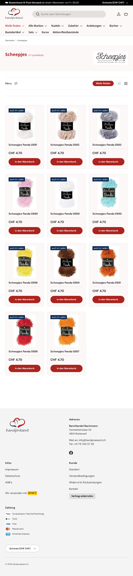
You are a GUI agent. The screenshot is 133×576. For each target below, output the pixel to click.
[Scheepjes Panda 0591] (108, 262)
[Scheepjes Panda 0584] (66, 262)
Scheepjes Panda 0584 (64, 282)
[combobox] (69, 14)
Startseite (9, 40)
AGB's (8, 482)
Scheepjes (22, 40)
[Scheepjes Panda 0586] (25, 262)
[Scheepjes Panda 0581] (25, 124)
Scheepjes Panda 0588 (23, 351)
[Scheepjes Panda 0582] (66, 124)
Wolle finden (103, 83)
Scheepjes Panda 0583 (106, 144)
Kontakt (73, 489)
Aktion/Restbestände (66, 32)
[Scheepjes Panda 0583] (108, 124)
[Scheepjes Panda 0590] (108, 193)
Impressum (11, 469)
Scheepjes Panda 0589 (23, 213)
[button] (125, 14)
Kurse (45, 32)
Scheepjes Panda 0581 (23, 144)
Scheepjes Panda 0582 (64, 144)
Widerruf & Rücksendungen (85, 482)
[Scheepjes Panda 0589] (25, 193)
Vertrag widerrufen (82, 496)
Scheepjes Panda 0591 (106, 282)
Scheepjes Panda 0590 (107, 213)
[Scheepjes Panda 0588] (25, 331)
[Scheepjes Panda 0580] (66, 193)
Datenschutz (12, 476)
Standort (74, 469)
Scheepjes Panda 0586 (23, 282)
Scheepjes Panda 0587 (64, 351)
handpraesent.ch (20, 564)
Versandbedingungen (82, 476)
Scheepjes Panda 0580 (65, 213)
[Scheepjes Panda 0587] (66, 331)
